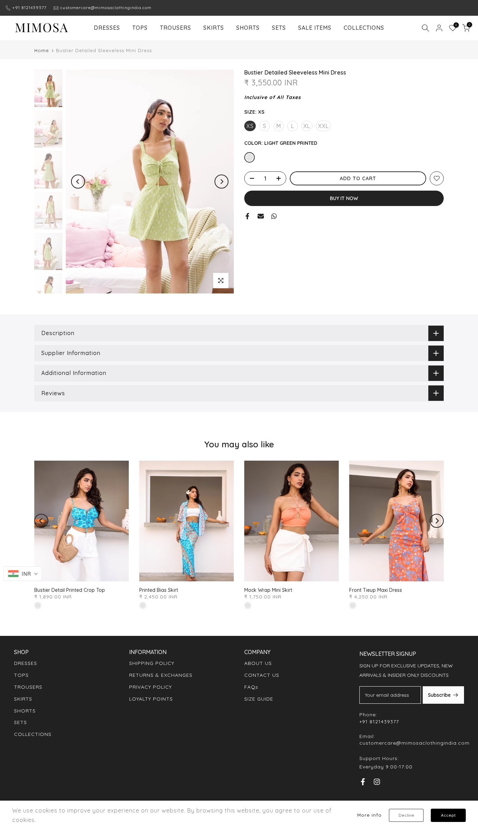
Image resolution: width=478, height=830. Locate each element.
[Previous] (78, 182)
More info (369, 815)
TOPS (140, 27)
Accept (448, 815)
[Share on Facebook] (247, 216)
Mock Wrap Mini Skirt (268, 590)
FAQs (251, 687)
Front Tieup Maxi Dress (375, 590)
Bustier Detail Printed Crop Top (69, 590)
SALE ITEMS (314, 27)
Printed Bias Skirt (158, 590)
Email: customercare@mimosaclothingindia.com (414, 739)
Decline (406, 815)
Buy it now (344, 198)
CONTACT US (261, 675)
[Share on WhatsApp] (274, 216)
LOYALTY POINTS (151, 699)
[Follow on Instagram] (376, 783)
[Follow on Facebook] (362, 783)
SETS (279, 27)
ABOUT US (258, 663)
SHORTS (248, 27)
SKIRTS (213, 27)
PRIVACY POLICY (150, 687)
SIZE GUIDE (258, 699)
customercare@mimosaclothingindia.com (106, 7)
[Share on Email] (261, 216)
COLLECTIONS (364, 27)
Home (41, 50)
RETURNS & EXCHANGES (160, 675)
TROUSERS (175, 27)
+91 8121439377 (29, 7)
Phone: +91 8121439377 (379, 718)
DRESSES (107, 27)
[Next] (222, 182)
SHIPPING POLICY (151, 663)
